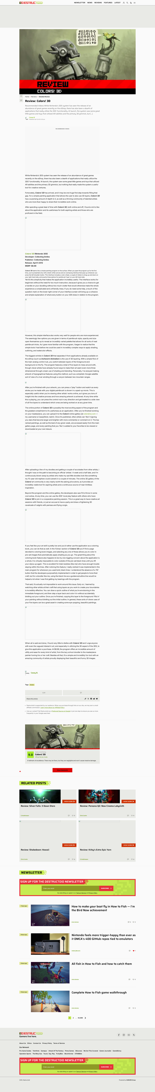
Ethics (29, 1043)
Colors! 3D (29, 254)
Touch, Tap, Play (49, 1054)
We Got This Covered (91, 1051)
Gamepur (44, 1051)
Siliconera (78, 1051)
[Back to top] (20, 771)
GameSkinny (117, 1051)
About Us (22, 1043)
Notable (32, 684)
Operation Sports (25, 1054)
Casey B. (32, 117)
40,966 (80, 1018)
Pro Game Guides (25, 1051)
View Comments (62, 770)
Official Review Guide (41, 757)
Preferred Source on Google (61, 711)
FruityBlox (59, 1054)
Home (27, 96)
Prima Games (69, 1051)
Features (108, 3)
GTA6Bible (78, 1054)
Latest (117, 3)
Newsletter (79, 3)
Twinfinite (36, 1051)
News (89, 3)
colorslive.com (90, 414)
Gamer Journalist (105, 1051)
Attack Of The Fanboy (56, 1051)
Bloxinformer (68, 1054)
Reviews (98, 3)
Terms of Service (81, 893)
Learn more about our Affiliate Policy (52, 707)
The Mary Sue (37, 1054)
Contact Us (37, 1043)
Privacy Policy (93, 893)
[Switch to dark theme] (131, 3)
